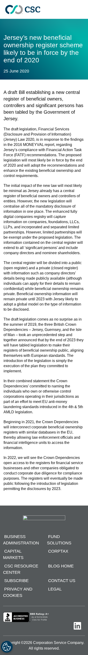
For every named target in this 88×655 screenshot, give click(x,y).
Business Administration (21, 539)
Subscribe (16, 581)
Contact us (61, 581)
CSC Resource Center (20, 569)
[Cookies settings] (7, 647)
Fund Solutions (59, 539)
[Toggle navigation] (82, 9)
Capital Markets (13, 554)
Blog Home (61, 566)
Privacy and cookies (17, 592)
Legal (55, 589)
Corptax (58, 551)
